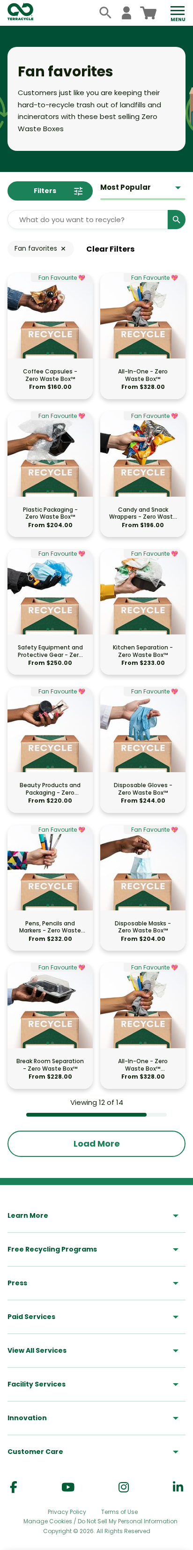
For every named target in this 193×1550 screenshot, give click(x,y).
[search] (106, 13)
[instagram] (124, 1487)
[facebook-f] (13, 1487)
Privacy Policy (67, 1512)
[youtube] (67, 1487)
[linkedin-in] (178, 1487)
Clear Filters (110, 249)
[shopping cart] (148, 13)
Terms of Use (119, 1512)
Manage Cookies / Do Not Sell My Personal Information (100, 1521)
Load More (97, 1143)
